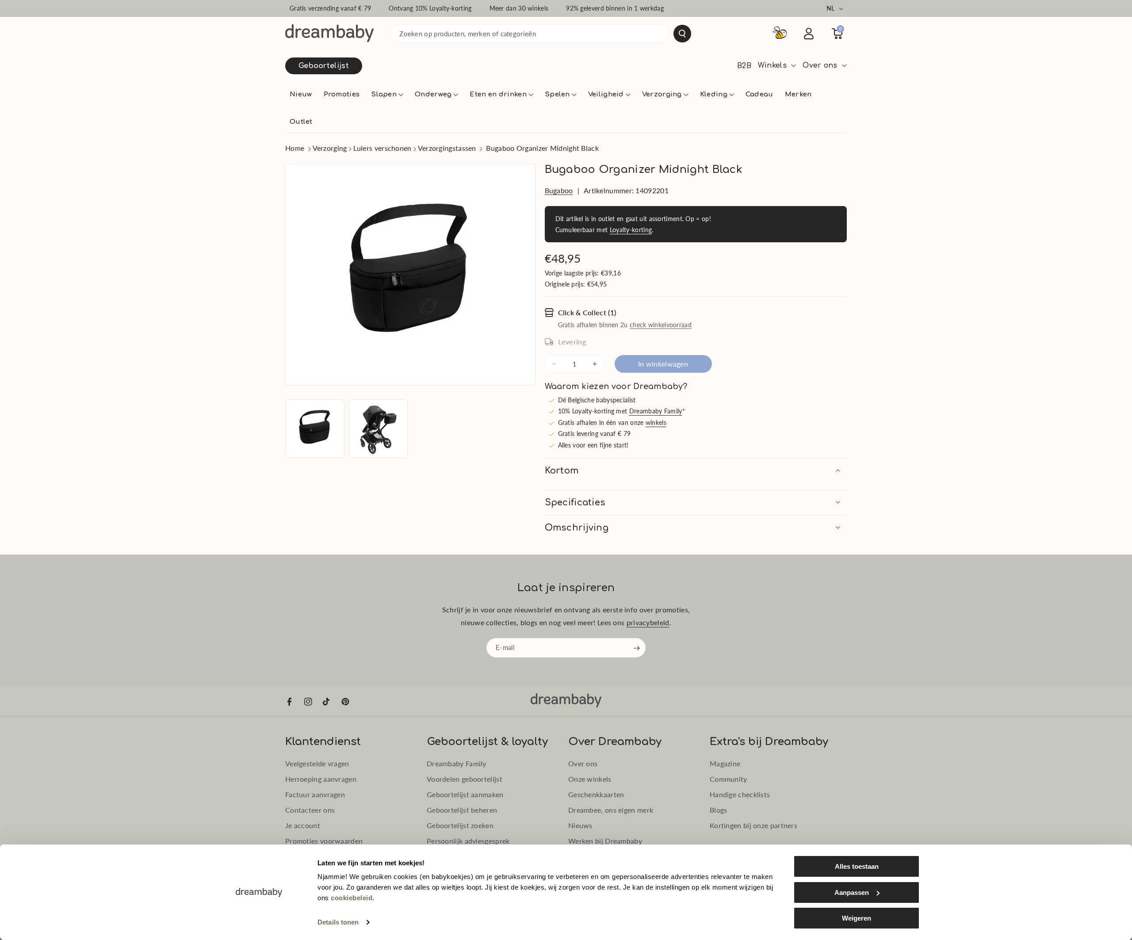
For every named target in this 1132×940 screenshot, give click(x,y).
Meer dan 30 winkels (519, 8)
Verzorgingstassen (447, 148)
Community (728, 779)
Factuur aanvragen (315, 794)
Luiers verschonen (382, 148)
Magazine (725, 763)
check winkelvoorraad (661, 325)
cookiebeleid (351, 898)
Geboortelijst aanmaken (465, 794)
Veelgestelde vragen (317, 763)
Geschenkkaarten (596, 794)
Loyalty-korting (631, 229)
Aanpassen (851, 892)
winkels (656, 422)
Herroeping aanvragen (320, 779)
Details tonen (338, 922)
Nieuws (580, 825)
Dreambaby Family (655, 411)
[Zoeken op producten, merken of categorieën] (682, 33)
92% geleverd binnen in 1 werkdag (615, 8)
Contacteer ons (310, 810)
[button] (387, 94)
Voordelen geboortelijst (464, 779)
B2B (744, 66)
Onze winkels (590, 779)
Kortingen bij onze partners (753, 825)
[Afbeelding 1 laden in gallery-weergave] (315, 428)
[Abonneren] (636, 648)
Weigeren (856, 918)
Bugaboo (559, 190)
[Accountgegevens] (808, 33)
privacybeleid (648, 622)
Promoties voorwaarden (324, 841)
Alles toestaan (857, 866)
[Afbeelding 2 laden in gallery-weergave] (378, 428)
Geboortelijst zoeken (460, 825)
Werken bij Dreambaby (605, 841)
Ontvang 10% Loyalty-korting (430, 8)
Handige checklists (740, 794)
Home (294, 148)
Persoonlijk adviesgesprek (468, 841)
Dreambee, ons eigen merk (610, 810)
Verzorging (330, 148)
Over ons (582, 763)
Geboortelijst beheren (462, 810)
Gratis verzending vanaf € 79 (330, 8)
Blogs (718, 810)
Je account (302, 825)
